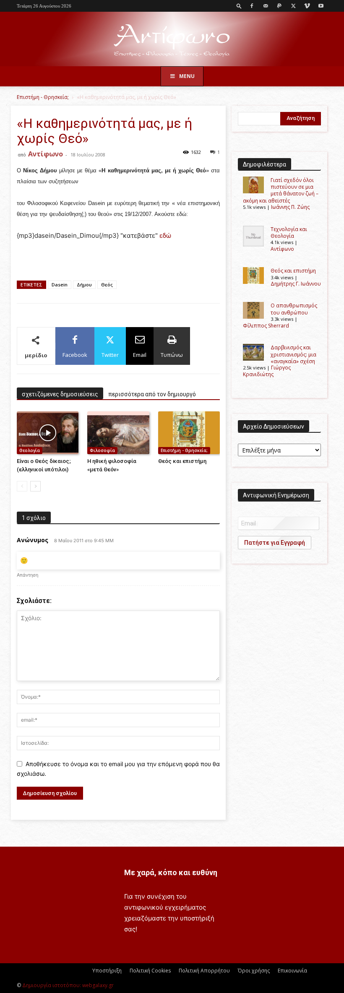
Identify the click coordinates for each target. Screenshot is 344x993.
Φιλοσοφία (102, 450)
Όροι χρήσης (254, 970)
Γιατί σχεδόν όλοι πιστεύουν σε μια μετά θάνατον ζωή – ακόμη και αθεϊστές (280, 190)
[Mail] (265, 6)
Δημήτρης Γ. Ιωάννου (296, 283)
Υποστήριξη (107, 970)
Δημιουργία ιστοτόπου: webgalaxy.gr (68, 985)
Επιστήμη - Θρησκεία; (43, 97)
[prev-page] (22, 486)
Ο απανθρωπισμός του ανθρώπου (294, 309)
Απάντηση (27, 575)
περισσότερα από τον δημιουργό (152, 394)
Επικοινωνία (292, 970)
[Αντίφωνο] (172, 39)
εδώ (165, 235)
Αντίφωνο (45, 154)
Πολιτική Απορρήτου (204, 970)
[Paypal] (279, 6)
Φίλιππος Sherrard (266, 325)
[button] (239, 6)
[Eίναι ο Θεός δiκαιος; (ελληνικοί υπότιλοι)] (47, 432)
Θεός (107, 284)
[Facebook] (251, 6)
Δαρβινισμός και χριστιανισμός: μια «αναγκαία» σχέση (293, 354)
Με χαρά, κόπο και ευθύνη (170, 872)
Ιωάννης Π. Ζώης (290, 207)
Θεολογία (29, 450)
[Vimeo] (307, 6)
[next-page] (35, 486)
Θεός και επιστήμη (182, 461)
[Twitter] (293, 6)
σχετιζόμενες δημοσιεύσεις (60, 394)
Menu (187, 76)
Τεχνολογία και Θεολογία (289, 232)
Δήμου (84, 284)
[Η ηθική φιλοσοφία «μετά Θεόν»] (118, 432)
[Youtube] (321, 6)
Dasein (60, 284)
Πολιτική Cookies (150, 970)
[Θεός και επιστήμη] (189, 432)
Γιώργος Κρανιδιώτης (267, 370)
